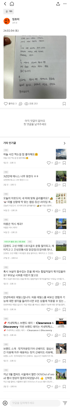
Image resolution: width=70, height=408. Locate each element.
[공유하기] (58, 3)
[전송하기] (65, 403)
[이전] (5, 3)
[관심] (64, 103)
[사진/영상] (5, 403)
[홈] (12, 3)
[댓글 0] (20, 103)
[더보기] (65, 3)
